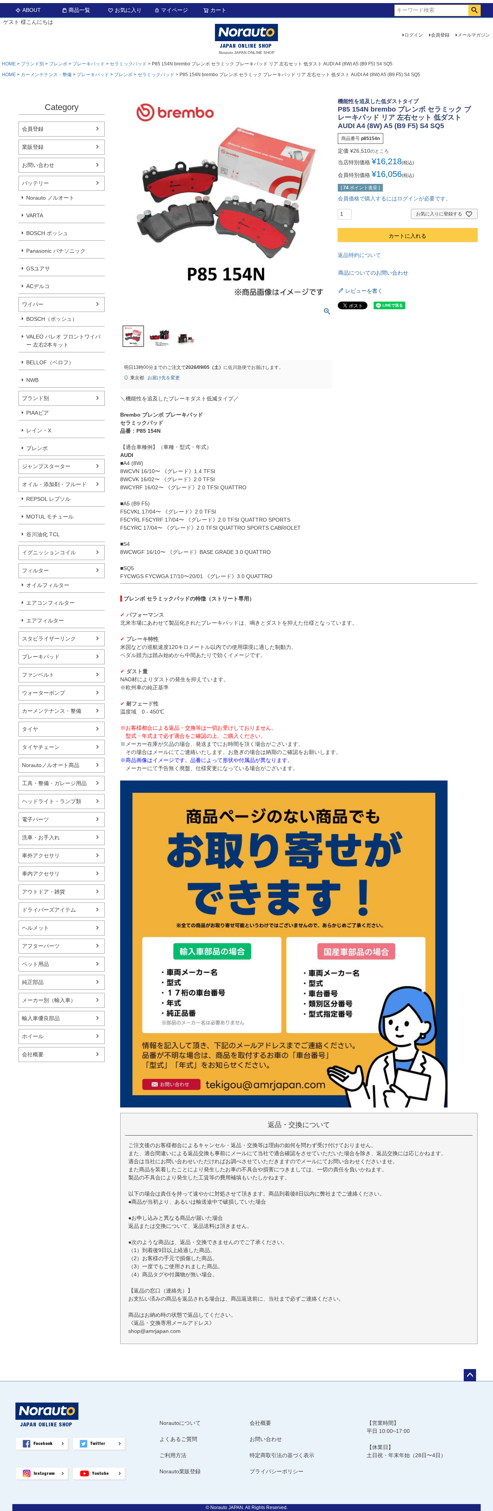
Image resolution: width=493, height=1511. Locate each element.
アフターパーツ (41, 946)
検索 (474, 10)
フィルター (35, 570)
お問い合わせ (38, 165)
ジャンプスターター (46, 466)
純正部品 (33, 982)
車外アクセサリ (41, 855)
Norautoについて (180, 1423)
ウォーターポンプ (43, 693)
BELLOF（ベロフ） (50, 362)
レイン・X (38, 430)
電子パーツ (35, 819)
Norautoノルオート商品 (50, 765)
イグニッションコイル (49, 552)
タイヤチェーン (41, 747)
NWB (32, 380)
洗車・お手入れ (41, 837)
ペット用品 (35, 964)
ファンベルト (38, 675)
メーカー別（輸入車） (49, 1000)
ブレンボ (58, 64)
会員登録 (440, 35)
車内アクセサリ (41, 874)
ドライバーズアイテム (49, 910)
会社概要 (33, 1054)
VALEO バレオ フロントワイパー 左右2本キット (63, 341)
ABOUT (31, 10)
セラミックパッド (128, 64)
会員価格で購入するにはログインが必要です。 (394, 198)
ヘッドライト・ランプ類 (51, 801)
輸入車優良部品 (41, 1018)
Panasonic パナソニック (56, 251)
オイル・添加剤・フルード (54, 484)
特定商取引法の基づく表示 (282, 1455)
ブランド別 (32, 64)
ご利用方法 (172, 1455)
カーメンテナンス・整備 (46, 74)
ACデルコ (38, 286)
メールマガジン (474, 35)
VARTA (34, 215)
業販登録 (33, 147)
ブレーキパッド (88, 64)
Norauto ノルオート (50, 198)
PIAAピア (37, 413)
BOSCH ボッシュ (47, 233)
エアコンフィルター (50, 603)
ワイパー (33, 304)
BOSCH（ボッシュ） (51, 319)
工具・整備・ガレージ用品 (54, 783)
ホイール (33, 1036)
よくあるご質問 (178, 1439)
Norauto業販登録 (180, 1471)
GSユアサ (38, 268)
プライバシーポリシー (277, 1471)
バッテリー (35, 183)
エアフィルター (45, 620)
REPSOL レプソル (48, 499)
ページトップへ (470, 1375)
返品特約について (359, 255)
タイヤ (30, 729)
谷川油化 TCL (43, 534)
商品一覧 (79, 10)
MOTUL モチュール (50, 517)
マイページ (174, 10)
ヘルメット (35, 928)
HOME (9, 64)
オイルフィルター (47, 585)
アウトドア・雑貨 (43, 892)
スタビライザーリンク (49, 638)
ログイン (413, 35)
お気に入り (128, 10)
